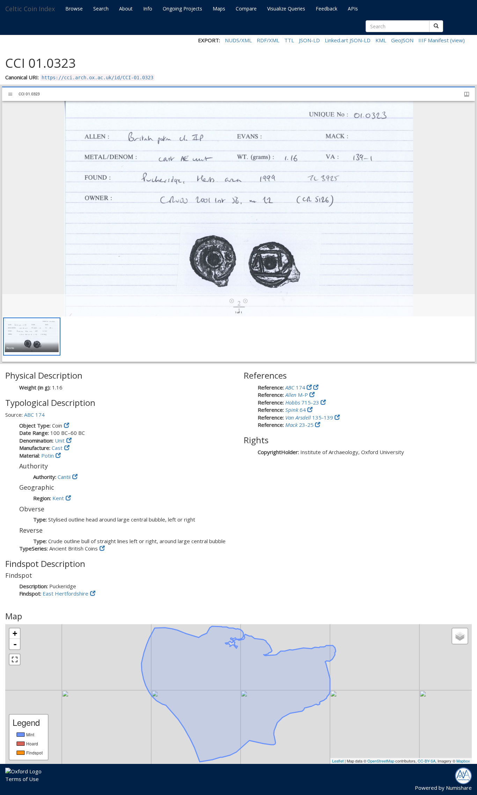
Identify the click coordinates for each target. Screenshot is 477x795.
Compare (246, 8)
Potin (47, 455)
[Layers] (460, 636)
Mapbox (463, 761)
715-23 (303, 402)
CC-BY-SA (426, 761)
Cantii (64, 476)
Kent (58, 498)
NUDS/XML (238, 40)
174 (296, 387)
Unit (60, 440)
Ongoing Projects (182, 8)
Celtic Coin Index (30, 9)
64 (296, 409)
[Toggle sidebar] (10, 94)
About (126, 8)
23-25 (300, 424)
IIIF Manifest (433, 40)
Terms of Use (22, 778)
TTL (289, 40)
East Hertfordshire (65, 593)
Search (101, 8)
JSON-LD (309, 40)
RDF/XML (268, 40)
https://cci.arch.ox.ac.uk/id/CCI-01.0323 (97, 77)
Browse (74, 8)
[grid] (238, 339)
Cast (57, 447)
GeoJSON (402, 40)
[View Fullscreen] (14, 659)
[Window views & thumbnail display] (467, 94)
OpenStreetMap (380, 761)
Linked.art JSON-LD (347, 40)
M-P (297, 394)
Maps (219, 8)
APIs (353, 8)
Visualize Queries (286, 8)
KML (380, 40)
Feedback (326, 8)
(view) (457, 40)
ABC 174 (34, 414)
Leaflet (338, 761)
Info (147, 8)
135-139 (310, 417)
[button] (32, 336)
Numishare (459, 787)
